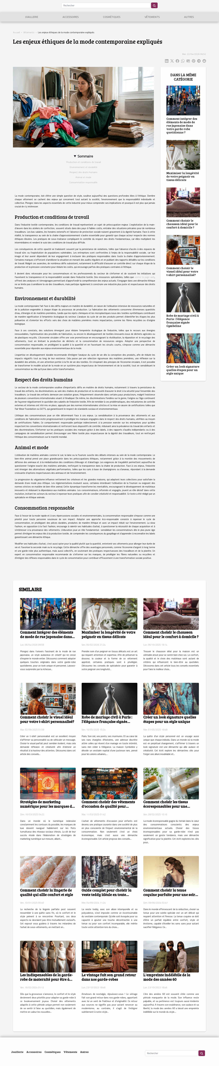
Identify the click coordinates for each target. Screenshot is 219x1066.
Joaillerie (31, 17)
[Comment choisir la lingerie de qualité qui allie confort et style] (48, 871)
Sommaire (85, 156)
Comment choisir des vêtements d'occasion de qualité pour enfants (108, 806)
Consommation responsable (83, 182)
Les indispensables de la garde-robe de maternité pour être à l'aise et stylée (46, 979)
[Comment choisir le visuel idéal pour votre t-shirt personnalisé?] (183, 249)
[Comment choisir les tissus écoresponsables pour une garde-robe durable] (171, 783)
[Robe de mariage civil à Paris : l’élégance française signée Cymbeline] (183, 297)
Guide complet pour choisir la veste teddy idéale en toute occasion (106, 894)
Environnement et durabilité (83, 167)
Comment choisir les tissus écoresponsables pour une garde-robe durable (165, 806)
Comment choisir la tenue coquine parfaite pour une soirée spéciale (171, 894)
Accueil (16, 32)
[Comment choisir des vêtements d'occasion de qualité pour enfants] (109, 783)
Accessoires (71, 17)
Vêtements (152, 17)
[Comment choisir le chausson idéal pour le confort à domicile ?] (183, 202)
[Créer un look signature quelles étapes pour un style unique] (183, 348)
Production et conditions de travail (83, 162)
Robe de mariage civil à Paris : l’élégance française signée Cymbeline (182, 320)
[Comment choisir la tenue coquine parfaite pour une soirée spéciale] (171, 871)
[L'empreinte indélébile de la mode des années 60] (171, 956)
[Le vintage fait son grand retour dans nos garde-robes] (109, 956)
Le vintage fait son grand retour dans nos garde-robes (109, 977)
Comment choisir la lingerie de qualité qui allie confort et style (46, 892)
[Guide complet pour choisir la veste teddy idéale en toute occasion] (109, 871)
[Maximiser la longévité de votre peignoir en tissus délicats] (183, 154)
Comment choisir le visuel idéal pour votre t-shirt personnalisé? (182, 271)
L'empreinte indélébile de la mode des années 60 (166, 977)
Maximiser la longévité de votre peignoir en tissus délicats (182, 176)
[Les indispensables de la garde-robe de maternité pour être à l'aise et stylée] (48, 956)
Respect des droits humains (83, 172)
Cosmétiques (111, 17)
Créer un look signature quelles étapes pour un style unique (182, 369)
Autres (189, 17)
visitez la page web (144, 277)
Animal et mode (83, 177)
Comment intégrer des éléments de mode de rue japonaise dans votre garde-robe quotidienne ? (181, 125)
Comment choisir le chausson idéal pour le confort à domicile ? (182, 223)
